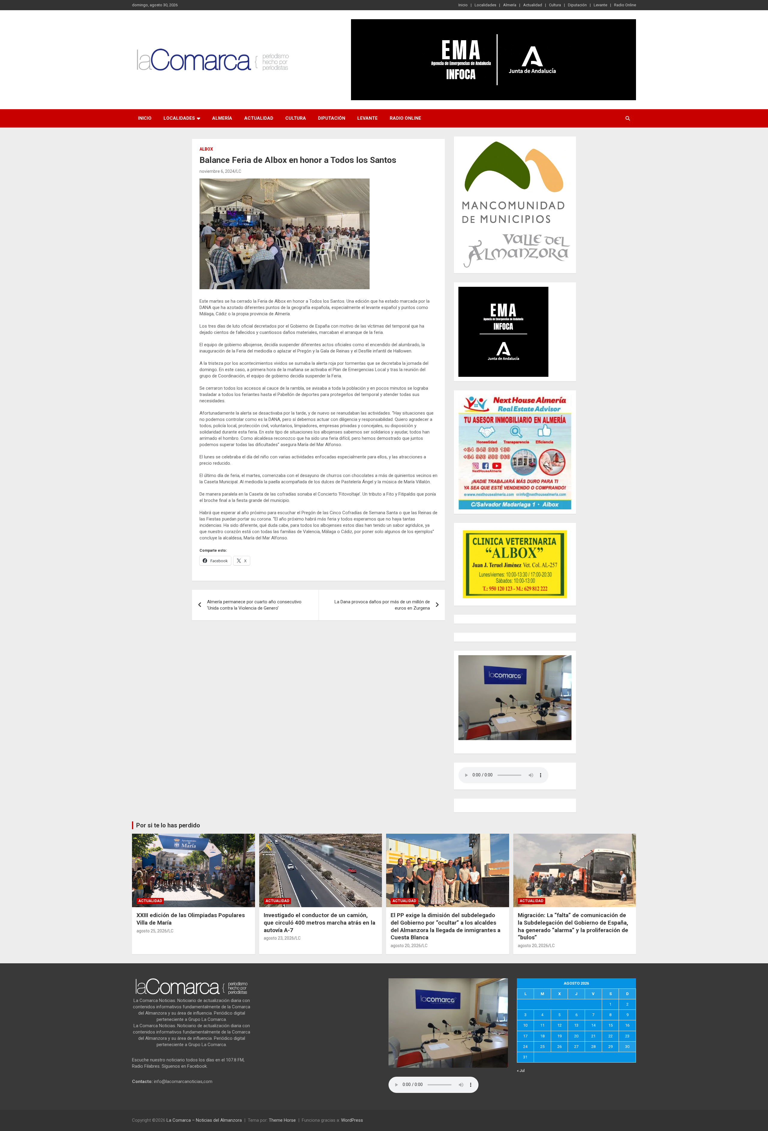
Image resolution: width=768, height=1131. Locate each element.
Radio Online (625, 5)
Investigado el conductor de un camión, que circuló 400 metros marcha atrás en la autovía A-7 (319, 922)
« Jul (521, 1070)
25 (542, 1046)
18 (542, 1036)
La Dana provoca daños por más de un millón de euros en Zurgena (382, 605)
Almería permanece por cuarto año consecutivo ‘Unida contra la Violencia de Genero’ (254, 605)
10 (525, 1025)
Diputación (577, 5)
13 (576, 1025)
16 (627, 1025)
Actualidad (532, 5)
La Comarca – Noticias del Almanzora (204, 1120)
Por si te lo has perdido (168, 825)
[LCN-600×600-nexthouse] (515, 397)
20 (576, 1036)
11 (542, 1025)
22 (610, 1036)
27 (576, 1046)
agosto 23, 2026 (279, 938)
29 (610, 1046)
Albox (206, 149)
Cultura (555, 5)
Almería (509, 5)
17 (525, 1036)
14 (593, 1025)
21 (593, 1036)
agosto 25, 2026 (151, 930)
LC (238, 171)
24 (525, 1046)
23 (627, 1036)
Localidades (485, 5)
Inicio (463, 5)
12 (559, 1025)
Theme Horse (282, 1120)
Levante (600, 5)
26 (559, 1046)
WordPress (352, 1120)
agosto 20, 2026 (406, 945)
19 (559, 1036)
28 (593, 1046)
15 (610, 1025)
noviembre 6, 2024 (217, 171)
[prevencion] (503, 289)
